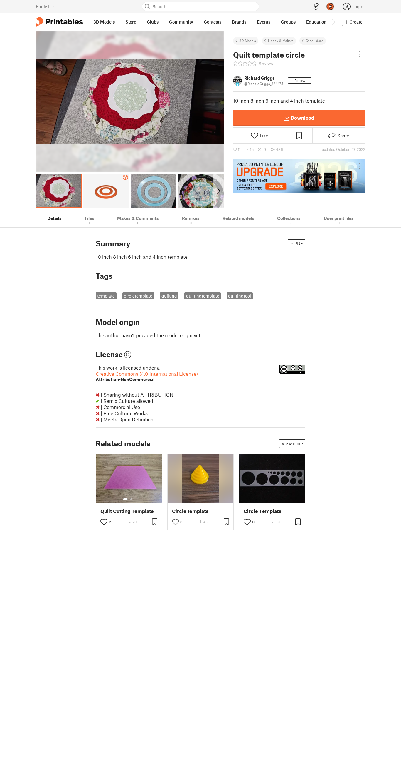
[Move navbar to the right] (333, 22)
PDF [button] (298, 243)
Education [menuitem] (316, 21)
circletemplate (138, 295)
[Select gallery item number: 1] (125, 499)
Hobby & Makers (281, 41)
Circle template (190, 511)
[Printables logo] (59, 22)
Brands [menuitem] (239, 21)
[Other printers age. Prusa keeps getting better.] (299, 176)
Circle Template (263, 511)
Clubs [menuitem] (153, 21)
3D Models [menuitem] (104, 21)
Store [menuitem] (130, 21)
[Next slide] (218, 191)
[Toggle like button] (103, 521)
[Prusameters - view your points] (330, 6)
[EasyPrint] (316, 6)
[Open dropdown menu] (359, 54)
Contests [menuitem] (212, 21)
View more (292, 443)
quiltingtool (239, 295)
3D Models (247, 41)
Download (302, 118)
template (106, 295)
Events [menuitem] (263, 21)
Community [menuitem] (181, 21)
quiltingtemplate (202, 295)
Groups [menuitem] (288, 21)
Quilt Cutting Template (127, 511)
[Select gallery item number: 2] (131, 499)
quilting (169, 295)
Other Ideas (315, 41)
